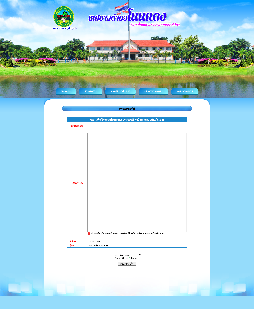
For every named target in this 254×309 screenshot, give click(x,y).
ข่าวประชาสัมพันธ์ (120, 91)
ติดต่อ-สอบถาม (185, 91)
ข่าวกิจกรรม (90, 91)
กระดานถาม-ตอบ (153, 91)
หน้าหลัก (66, 91)
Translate (135, 257)
